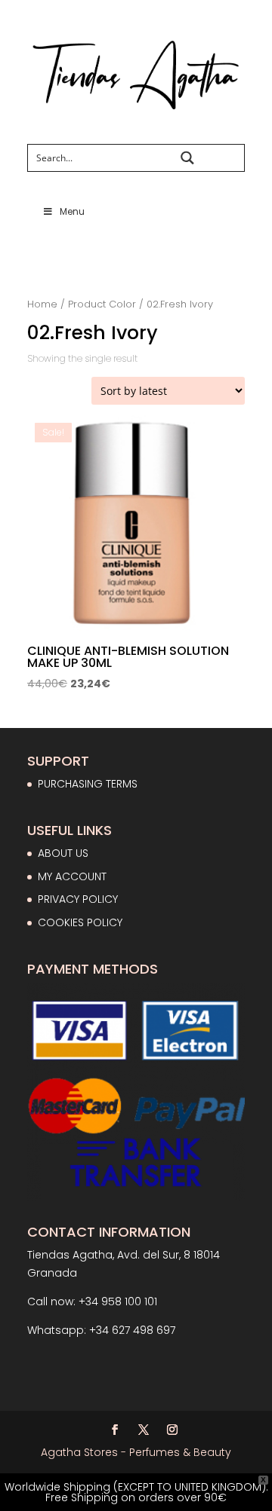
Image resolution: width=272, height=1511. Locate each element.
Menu (72, 211)
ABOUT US (63, 853)
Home (42, 304)
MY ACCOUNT (72, 876)
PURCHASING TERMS (88, 783)
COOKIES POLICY (80, 922)
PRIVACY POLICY (78, 899)
